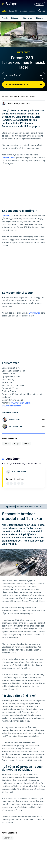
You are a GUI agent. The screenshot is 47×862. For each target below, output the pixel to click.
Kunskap (23, 11)
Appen (32, 11)
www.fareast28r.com (20, 403)
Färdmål (13, 11)
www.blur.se (34, 313)
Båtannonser (27, 18)
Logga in (39, 4)
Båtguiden (15, 18)
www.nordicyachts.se (11, 406)
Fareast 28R (7, 215)
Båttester (39, 18)
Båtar (4, 11)
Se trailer (13, 75)
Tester (26, 444)
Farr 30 (7, 444)
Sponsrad (8, 838)
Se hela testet (19, 84)
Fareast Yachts (9, 157)
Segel (16, 444)
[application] (23, 34)
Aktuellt (4, 18)
